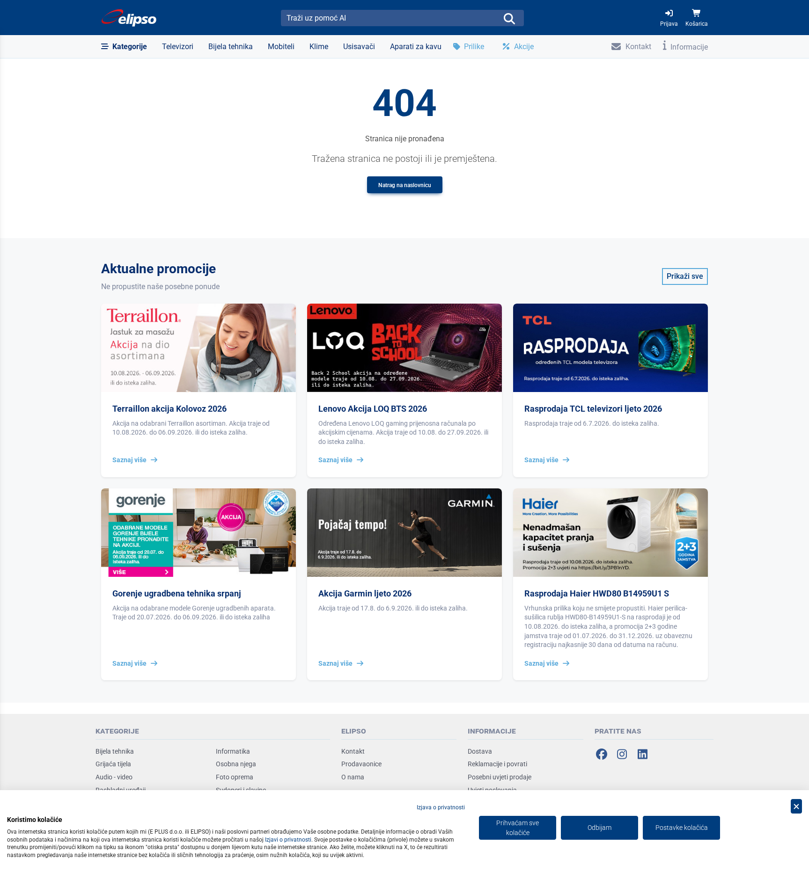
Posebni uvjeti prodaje (499, 777)
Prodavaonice (361, 764)
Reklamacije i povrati (497, 764)
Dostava (480, 751)
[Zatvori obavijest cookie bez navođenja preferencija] (796, 806)
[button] (124, 46)
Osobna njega (236, 764)
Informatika (233, 751)
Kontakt (353, 751)
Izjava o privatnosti (441, 807)
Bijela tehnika (115, 751)
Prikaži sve (685, 276)
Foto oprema (234, 777)
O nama (352, 777)
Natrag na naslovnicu (404, 185)
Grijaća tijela (113, 764)
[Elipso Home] (129, 18)
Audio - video (114, 777)
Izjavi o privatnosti (288, 839)
